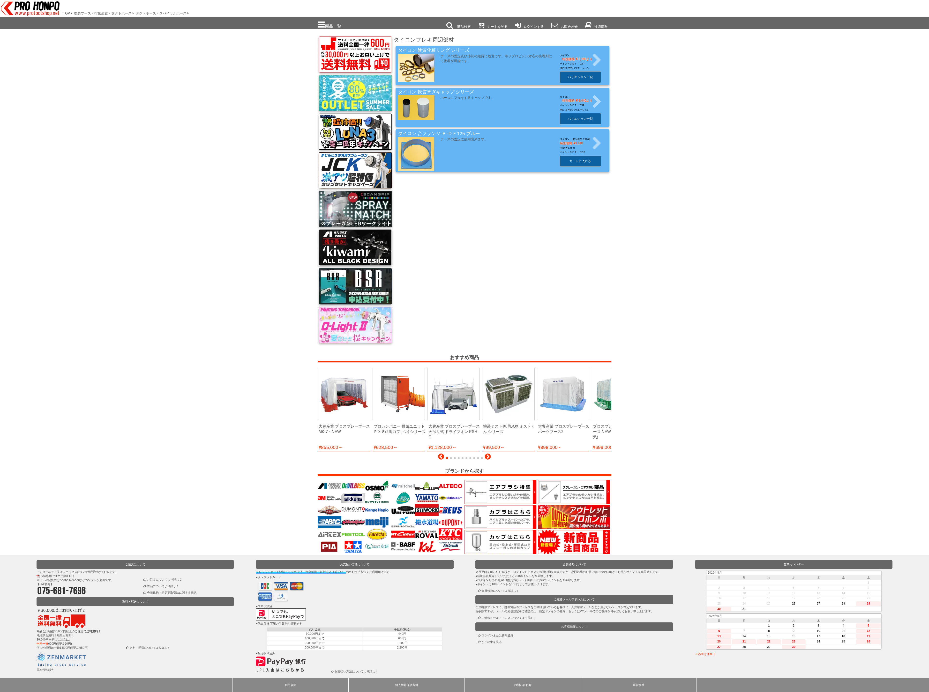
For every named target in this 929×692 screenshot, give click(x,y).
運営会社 (638, 685)
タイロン (564, 55)
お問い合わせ (523, 685)
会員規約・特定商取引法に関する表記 (171, 592)
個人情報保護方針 (406, 685)
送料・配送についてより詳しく (150, 647)
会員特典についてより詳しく (500, 590)
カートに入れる (580, 161)
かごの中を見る (491, 642)
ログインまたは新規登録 (497, 635)
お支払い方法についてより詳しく (356, 671)
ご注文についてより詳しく (164, 579)
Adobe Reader (69, 580)
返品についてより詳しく (163, 586)
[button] (441, 458)
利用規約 (290, 685)
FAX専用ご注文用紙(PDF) (57, 576)
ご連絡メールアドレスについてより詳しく (509, 618)
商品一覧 (333, 26)
